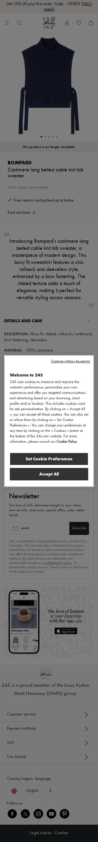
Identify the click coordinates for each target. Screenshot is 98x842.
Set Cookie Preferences (49, 458)
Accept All (49, 474)
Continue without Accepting (70, 361)
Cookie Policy (67, 442)
